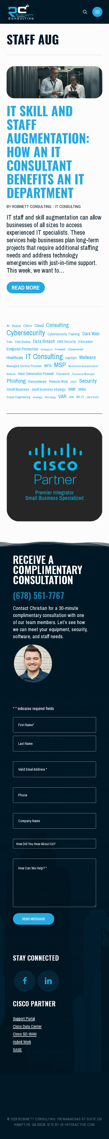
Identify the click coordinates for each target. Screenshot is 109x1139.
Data (9, 342)
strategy (37, 397)
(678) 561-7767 (38, 595)
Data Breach (44, 341)
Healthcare (15, 357)
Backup (16, 326)
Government (75, 349)
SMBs (82, 389)
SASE (73, 382)
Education (85, 341)
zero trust (92, 397)
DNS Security (66, 341)
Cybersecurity (26, 332)
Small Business (18, 389)
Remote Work (58, 381)
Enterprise (46, 349)
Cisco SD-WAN (25, 1034)
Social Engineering (18, 397)
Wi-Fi (80, 397)
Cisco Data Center (27, 1026)
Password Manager (83, 374)
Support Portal (24, 1018)
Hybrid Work (22, 1042)
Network (11, 374)
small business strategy (49, 389)
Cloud (39, 325)
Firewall (60, 349)
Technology (50, 397)
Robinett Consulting (31, 206)
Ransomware (37, 381)
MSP (60, 364)
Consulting (57, 325)
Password (62, 373)
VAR (62, 396)
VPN (71, 397)
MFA (47, 365)
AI (8, 325)
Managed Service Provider (24, 366)
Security (88, 380)
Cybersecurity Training (64, 334)
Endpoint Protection (22, 349)
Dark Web (90, 333)
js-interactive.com (77, 1124)
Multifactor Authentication (83, 366)
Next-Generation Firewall (36, 373)
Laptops (71, 357)
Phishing (16, 380)
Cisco (27, 325)
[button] (97, 12)
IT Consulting (68, 206)
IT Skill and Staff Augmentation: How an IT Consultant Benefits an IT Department (48, 151)
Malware (87, 357)
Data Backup (22, 342)
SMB (72, 389)
